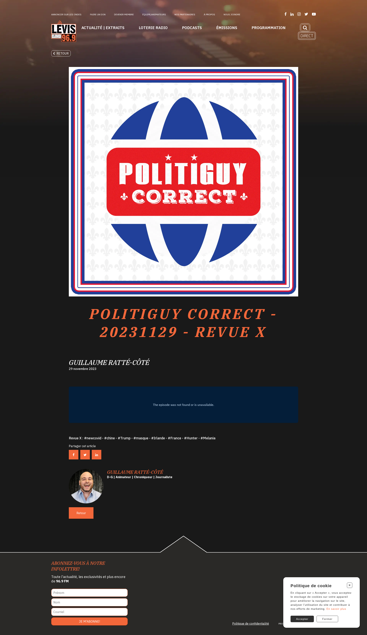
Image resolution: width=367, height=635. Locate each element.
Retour (63, 53)
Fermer (327, 618)
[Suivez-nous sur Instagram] (299, 14)
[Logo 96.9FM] (63, 31)
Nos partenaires (185, 14)
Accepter (302, 618)
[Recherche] (305, 27)
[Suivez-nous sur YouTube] (314, 14)
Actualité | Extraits (102, 27)
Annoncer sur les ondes (66, 14)
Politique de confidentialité (250, 623)
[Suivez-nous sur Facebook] (285, 14)
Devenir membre (124, 14)
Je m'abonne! (89, 621)
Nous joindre (232, 14)
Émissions (226, 27)
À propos (209, 14)
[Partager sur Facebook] (73, 454)
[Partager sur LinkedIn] (96, 454)
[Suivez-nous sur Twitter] (306, 14)
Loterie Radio (153, 27)
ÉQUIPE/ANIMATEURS (154, 14)
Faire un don (98, 14)
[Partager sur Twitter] (85, 454)
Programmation (269, 27)
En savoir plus (336, 608)
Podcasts (192, 27)
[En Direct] (307, 36)
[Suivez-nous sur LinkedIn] (292, 14)
